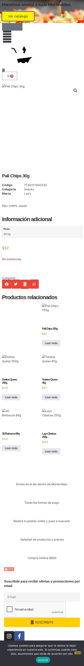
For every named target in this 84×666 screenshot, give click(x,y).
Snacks (29, 189)
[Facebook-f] (19, 636)
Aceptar (43, 660)
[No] (77, 652)
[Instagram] (9, 636)
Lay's (27, 193)
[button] (75, 90)
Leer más (51, 343)
